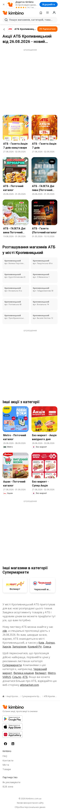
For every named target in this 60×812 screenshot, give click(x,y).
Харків (6, 646)
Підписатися (49, 29)
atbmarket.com (29, 685)
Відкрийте (48, 4)
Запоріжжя (19, 646)
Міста (5, 764)
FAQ (4, 756)
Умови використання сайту (30, 803)
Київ (41, 642)
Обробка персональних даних (30, 807)
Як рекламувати (11, 782)
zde (4, 631)
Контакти (7, 760)
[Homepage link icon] (3, 696)
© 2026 (30, 798)
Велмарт (40, 673)
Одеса (47, 646)
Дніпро (50, 642)
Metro (52, 673)
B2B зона (7, 786)
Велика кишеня (24, 673)
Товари (6, 769)
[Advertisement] (30, 81)
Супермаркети (12, 665)
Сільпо (16, 677)
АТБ (25, 677)
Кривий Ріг (35, 646)
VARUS (6, 677)
